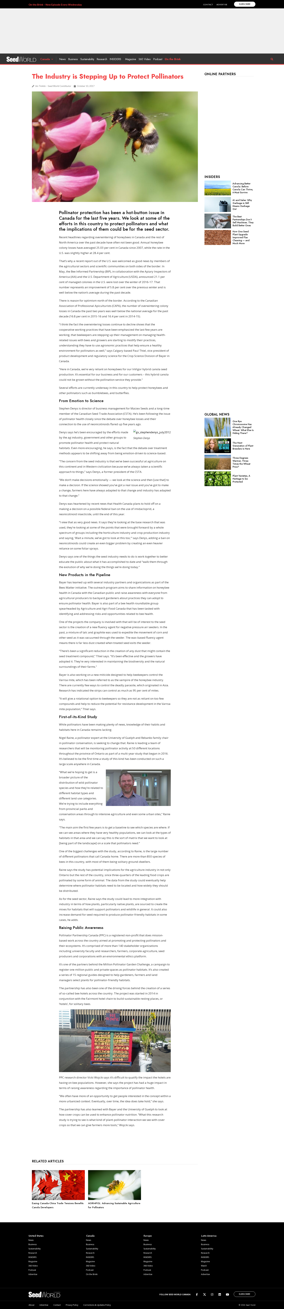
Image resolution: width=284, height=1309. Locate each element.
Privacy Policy (72, 1305)
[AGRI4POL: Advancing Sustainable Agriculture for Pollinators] (114, 1199)
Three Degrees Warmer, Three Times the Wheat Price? (241, 462)
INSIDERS (115, 59)
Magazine (130, 59)
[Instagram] (212, 1294)
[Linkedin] (220, 1294)
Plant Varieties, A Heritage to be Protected (241, 478)
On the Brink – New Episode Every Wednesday (55, 4)
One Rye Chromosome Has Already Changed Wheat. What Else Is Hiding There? (243, 427)
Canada (45, 59)
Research (102, 59)
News (62, 59)
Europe (148, 1235)
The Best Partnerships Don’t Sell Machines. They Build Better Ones (243, 221)
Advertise (32, 1274)
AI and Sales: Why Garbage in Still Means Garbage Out (242, 204)
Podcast (157, 59)
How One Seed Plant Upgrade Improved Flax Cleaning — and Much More (241, 237)
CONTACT (208, 4)
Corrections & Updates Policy (97, 1305)
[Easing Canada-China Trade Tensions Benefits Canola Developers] (58, 1199)
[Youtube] (227, 1294)
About (31, 1305)
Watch (204, 1265)
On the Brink (173, 59)
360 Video (145, 59)
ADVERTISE (221, 4)
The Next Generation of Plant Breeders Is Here (243, 445)
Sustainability (87, 59)
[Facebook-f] (197, 1294)
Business (73, 59)
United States (36, 1235)
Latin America (208, 1235)
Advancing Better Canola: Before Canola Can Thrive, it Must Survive (243, 188)
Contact (57, 1305)
